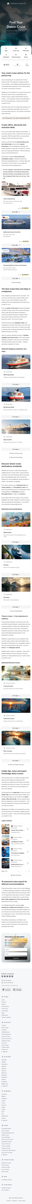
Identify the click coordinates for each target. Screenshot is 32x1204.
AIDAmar (4, 1070)
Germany (4, 1105)
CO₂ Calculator (5, 1190)
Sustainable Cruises (6, 1141)
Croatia (3, 1100)
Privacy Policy (21, 1200)
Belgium (4, 1096)
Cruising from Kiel (6, 1148)
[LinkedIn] (10, 976)
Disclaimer (14, 1200)
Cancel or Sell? (5, 1130)
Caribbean (4, 1098)
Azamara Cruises (6, 1036)
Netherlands (5, 1116)
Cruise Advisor (5, 1006)
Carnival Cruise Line (7, 1038)
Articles (3, 1004)
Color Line (4, 1043)
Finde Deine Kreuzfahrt (17, 1198)
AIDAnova (4, 1073)
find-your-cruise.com (8, 974)
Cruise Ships (5, 1010)
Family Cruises (5, 1165)
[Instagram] (7, 976)
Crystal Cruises (5, 1047)
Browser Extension (6, 1187)
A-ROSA (4, 1025)
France (3, 1103)
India (3, 1111)
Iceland (3, 1109)
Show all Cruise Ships (16, 457)
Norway (4, 1118)
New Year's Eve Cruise (7, 1139)
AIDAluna (4, 1068)
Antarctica (4, 1094)
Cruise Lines (5, 1008)
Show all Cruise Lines (16, 453)
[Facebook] (5, 976)
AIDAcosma (5, 1064)
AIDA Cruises (5, 1027)
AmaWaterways (5, 1032)
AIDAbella (4, 1059)
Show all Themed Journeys (17, 764)
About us (4, 1002)
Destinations (5, 1015)
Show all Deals (17, 282)
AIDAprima (4, 1077)
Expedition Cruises (6, 1162)
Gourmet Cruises (6, 1167)
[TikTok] (12, 976)
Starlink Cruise (5, 1135)
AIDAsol (4, 1079)
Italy (3, 1113)
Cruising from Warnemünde (8, 1150)
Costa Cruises (5, 1045)
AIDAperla (4, 1075)
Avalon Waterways (6, 1034)
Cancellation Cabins (7, 1179)
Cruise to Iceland (6, 1146)
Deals (3, 1013)
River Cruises (5, 1171)
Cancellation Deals (6, 1128)
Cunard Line (5, 1049)
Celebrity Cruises (6, 1040)
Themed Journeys (6, 1017)
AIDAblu (4, 1062)
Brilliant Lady (5, 1083)
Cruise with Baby (6, 1137)
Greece (3, 1107)
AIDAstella (4, 1081)
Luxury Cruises (5, 1169)
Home (3, 999)
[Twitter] (2, 976)
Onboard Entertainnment (8, 1133)
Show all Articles (16, 875)
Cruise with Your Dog (7, 1152)
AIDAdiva (4, 1066)
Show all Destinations (16, 611)
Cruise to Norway (6, 1143)
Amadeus (4, 1029)
